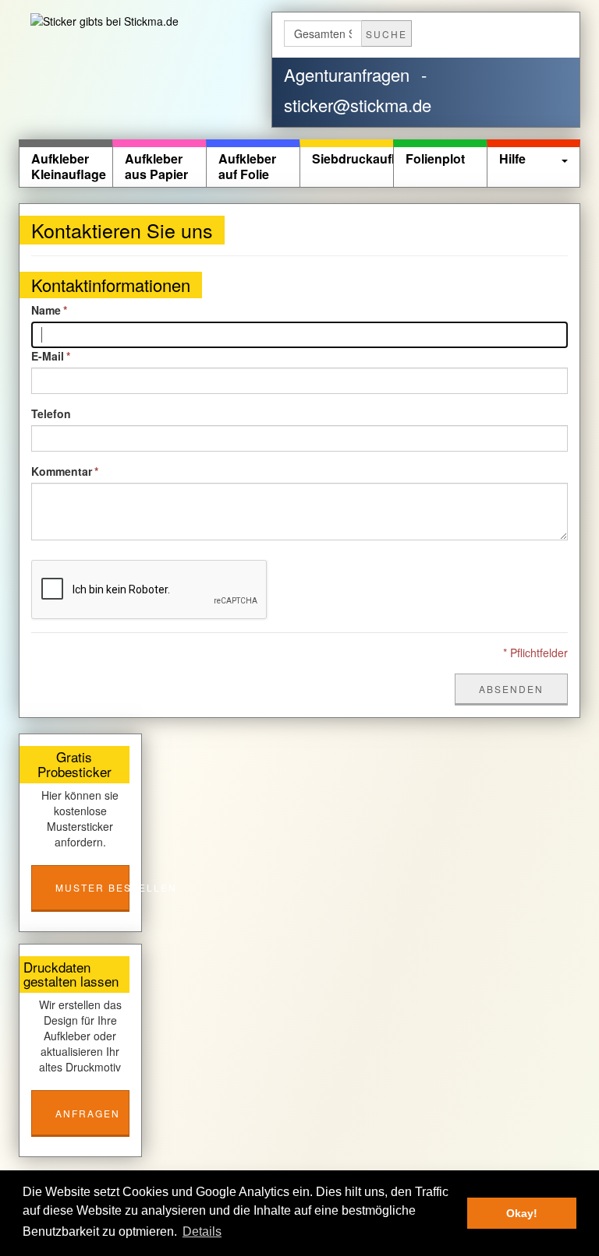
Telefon (51, 413)
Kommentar (61, 471)
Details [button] (202, 1231)
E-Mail (47, 356)
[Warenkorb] (459, 31)
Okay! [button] (521, 1213)
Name (46, 310)
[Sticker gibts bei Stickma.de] (112, 20)
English (549, 34)
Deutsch (510, 34)
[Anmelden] (479, 31)
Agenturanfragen (346, 74)
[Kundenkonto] (438, 31)
